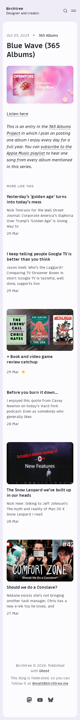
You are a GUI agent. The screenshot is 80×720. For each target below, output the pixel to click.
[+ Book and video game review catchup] (40, 341)
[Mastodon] (29, 700)
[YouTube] (40, 700)
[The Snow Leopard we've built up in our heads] (40, 483)
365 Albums (48, 35)
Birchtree (14, 8)
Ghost (44, 670)
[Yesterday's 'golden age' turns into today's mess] (40, 215)
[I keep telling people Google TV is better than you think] (40, 272)
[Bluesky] (51, 700)
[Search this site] (65, 10)
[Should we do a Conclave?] (40, 578)
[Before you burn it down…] (40, 408)
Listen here (17, 114)
